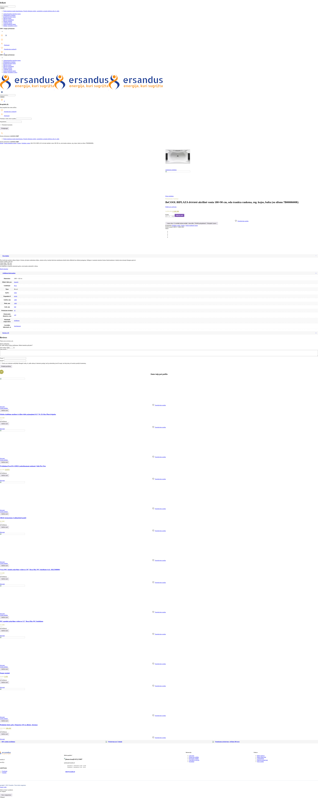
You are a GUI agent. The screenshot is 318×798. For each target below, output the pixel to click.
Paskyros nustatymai (262, 760)
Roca (15, 285)
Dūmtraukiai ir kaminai (9, 15)
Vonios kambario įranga (9, 24)
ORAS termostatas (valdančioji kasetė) (13, 518)
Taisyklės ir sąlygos (194, 760)
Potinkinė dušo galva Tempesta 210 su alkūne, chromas (19, 725)
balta (15, 292)
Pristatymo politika (194, 757)
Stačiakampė (17, 326)
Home (1, 143)
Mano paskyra (261, 755)
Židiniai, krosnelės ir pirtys (10, 25)
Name (2, 358)
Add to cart (179, 215)
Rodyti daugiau (4, 269)
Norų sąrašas (260, 761)
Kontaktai (191, 761)
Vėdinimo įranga (7, 22)
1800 (15, 300)
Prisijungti (6, 45)
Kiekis (167, 214)
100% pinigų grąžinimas (8, 741)
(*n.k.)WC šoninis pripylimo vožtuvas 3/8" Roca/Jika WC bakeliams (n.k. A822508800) (30, 569)
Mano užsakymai (261, 757)
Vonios (19, 143)
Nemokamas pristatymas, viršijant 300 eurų (227, 741)
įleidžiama (16, 320)
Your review (3, 349)
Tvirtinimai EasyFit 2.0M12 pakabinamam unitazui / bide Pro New (23, 466)
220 (15, 315)
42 (14, 310)
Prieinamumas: (169, 198)
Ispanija (16, 282)
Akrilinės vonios (26, 143)
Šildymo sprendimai (8, 19)
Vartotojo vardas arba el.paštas (8, 118)
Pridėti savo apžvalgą (170, 207)
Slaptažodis (3, 121)
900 (15, 307)
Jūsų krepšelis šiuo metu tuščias (8, 107)
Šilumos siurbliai (7, 21)
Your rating (3, 347)
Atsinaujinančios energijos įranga (12, 14)
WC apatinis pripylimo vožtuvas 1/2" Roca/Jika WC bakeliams (21, 621)
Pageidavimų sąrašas (10, 49)
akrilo (15, 296)
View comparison (6, 795)
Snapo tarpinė (5, 673)
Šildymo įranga (7, 18)
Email (2, 360)
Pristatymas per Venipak (115, 741)
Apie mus (191, 755)
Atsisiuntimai (260, 758)
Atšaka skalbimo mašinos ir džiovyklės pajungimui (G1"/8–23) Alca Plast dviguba (28, 414)
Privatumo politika (194, 758)
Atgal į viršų (3, 787)
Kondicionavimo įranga (9, 17)
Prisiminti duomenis (7, 125)
